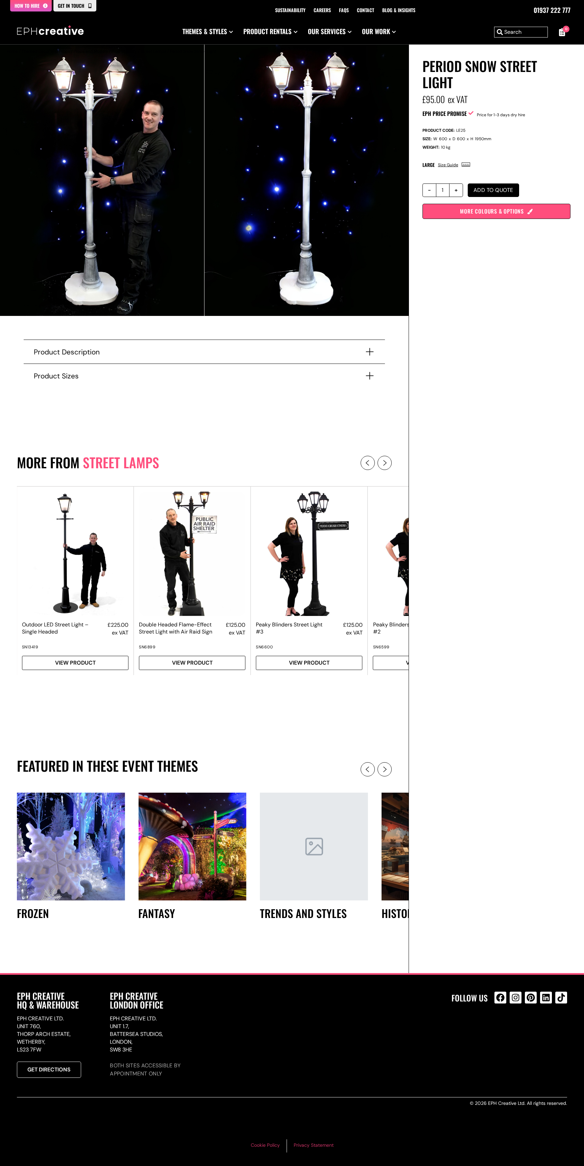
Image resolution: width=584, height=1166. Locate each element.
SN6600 (264, 647)
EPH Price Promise (444, 113)
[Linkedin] (546, 997)
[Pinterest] (531, 997)
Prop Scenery (124, 51)
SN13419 (30, 647)
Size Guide (448, 165)
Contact (365, 10)
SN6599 (381, 647)
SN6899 (147, 647)
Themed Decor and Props (46, 51)
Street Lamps (153, 51)
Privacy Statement (314, 1145)
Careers (322, 10)
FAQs (344, 10)
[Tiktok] (561, 997)
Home (12, 51)
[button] (368, 463)
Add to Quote (493, 190)
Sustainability (290, 10)
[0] (561, 32)
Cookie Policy (265, 1145)
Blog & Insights (398, 10)
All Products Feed (502, 1026)
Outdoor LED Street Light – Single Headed (55, 628)
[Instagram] (515, 997)
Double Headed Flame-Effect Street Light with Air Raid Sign (175, 628)
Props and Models (91, 51)
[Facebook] (500, 997)
